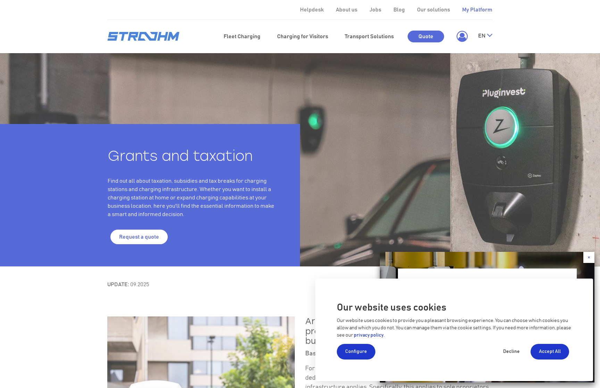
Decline (511, 351)
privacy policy (369, 335)
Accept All (550, 351)
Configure (356, 351)
